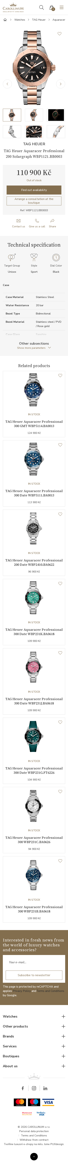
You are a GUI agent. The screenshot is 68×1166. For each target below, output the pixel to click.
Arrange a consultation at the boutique (34, 201)
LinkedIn (45, 1088)
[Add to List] (61, 33)
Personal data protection (34, 1131)
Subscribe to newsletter (34, 975)
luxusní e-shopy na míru (28, 1144)
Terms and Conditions (50, 991)
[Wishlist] (60, 375)
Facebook (22, 1088)
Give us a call (37, 226)
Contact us (18, 226)
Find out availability (34, 190)
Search (41, 7)
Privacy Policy (22, 991)
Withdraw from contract (34, 1140)
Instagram (34, 1088)
